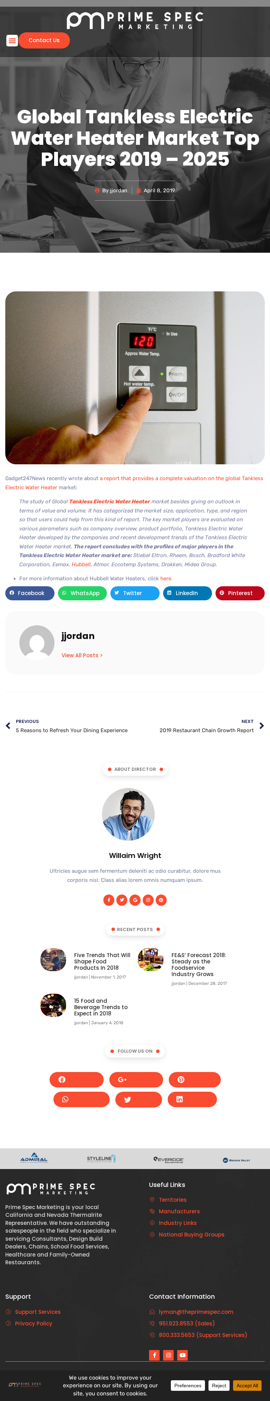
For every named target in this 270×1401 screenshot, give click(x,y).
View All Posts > (82, 655)
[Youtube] (182, 1355)
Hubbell (81, 564)
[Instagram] (148, 900)
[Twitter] (121, 900)
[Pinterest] (161, 900)
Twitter (143, 1099)
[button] (12, 40)
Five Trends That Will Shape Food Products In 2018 (102, 961)
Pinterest (199, 1079)
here (165, 578)
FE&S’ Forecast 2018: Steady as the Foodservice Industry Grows (199, 964)
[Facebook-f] (108, 900)
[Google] (134, 900)
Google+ (141, 1079)
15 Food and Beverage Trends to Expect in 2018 (101, 1007)
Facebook (81, 1079)
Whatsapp (85, 1099)
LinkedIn (196, 1099)
